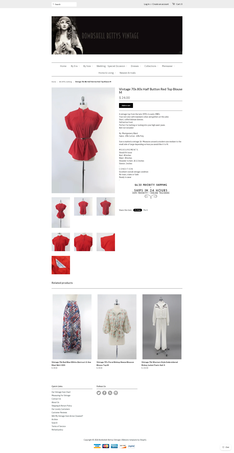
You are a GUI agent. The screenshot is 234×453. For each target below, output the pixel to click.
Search (54, 423)
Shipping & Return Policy (62, 406)
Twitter (99, 393)
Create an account (160, 4)
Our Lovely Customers (61, 409)
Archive (55, 419)
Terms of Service (59, 426)
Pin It (145, 210)
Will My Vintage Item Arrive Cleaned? (67, 416)
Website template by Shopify (134, 440)
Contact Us (56, 399)
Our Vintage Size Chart (61, 392)
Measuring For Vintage (61, 395)
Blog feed (110, 393)
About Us (55, 402)
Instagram (116, 393)
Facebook (104, 393)
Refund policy (57, 430)
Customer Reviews (59, 412)
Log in (147, 4)
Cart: (179, 4)
